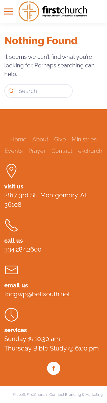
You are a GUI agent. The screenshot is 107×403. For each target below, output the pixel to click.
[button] (8, 11)
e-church (90, 150)
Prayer (37, 150)
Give (60, 139)
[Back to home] (54, 11)
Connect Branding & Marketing (76, 394)
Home (18, 139)
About (40, 139)
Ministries (84, 139)
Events (14, 150)
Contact (61, 150)
